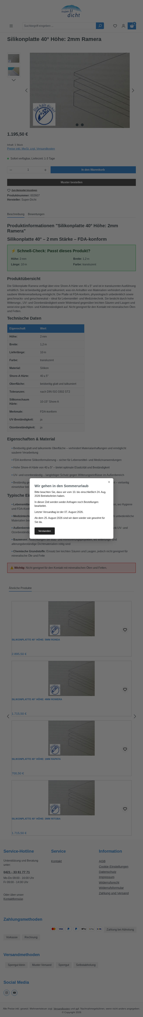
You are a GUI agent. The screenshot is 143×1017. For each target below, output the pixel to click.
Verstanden (44, 531)
